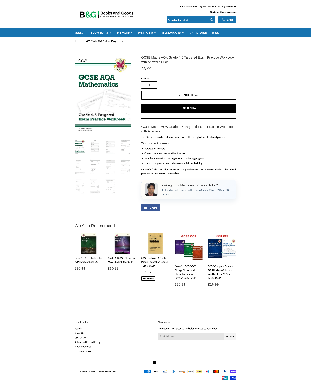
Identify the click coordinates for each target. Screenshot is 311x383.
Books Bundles (101, 32)
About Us (79, 333)
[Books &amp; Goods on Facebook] (154, 362)
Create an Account (228, 12)
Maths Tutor (198, 32)
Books (79, 32)
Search (78, 328)
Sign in (213, 12)
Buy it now (189, 108)
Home (77, 41)
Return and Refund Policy (87, 342)
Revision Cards (171, 32)
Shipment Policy (83, 346)
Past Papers (146, 32)
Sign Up (230, 336)
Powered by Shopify (107, 371)
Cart (229, 19)
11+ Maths (124, 32)
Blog (215, 32)
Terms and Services (84, 351)
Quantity (145, 78)
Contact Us (80, 337)
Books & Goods (88, 371)
